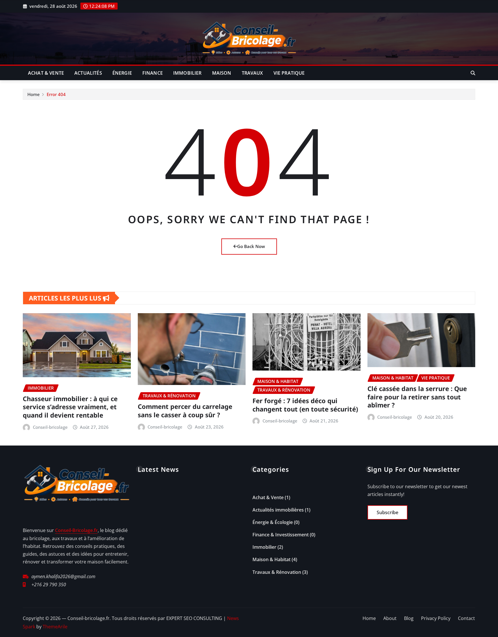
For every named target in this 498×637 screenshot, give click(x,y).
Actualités (88, 73)
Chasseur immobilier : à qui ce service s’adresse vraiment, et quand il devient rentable (70, 406)
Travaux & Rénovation (276, 572)
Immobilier (187, 73)
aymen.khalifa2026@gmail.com (63, 576)
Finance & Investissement (280, 534)
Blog (409, 618)
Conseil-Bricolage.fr (76, 530)
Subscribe (387, 512)
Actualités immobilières (278, 510)
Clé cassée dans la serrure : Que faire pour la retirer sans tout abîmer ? (417, 396)
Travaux (252, 73)
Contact (466, 618)
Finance (152, 73)
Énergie (122, 73)
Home (33, 94)
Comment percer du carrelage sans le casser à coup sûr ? (185, 410)
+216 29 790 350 (48, 584)
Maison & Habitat (271, 559)
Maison (221, 73)
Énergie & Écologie (272, 522)
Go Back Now (251, 246)
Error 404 (56, 94)
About (390, 618)
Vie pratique (289, 73)
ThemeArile (55, 626)
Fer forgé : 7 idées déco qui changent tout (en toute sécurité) (305, 404)
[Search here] (473, 73)
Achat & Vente (46, 73)
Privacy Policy (435, 618)
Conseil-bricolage (50, 427)
